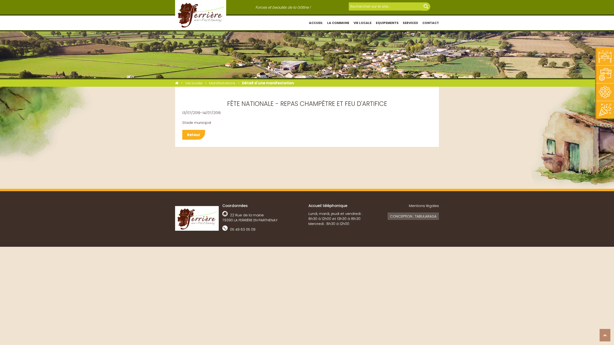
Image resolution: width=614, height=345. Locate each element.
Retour (193, 134)
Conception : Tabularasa (413, 216)
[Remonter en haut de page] (605, 335)
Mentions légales (424, 205)
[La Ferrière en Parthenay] (176, 83)
